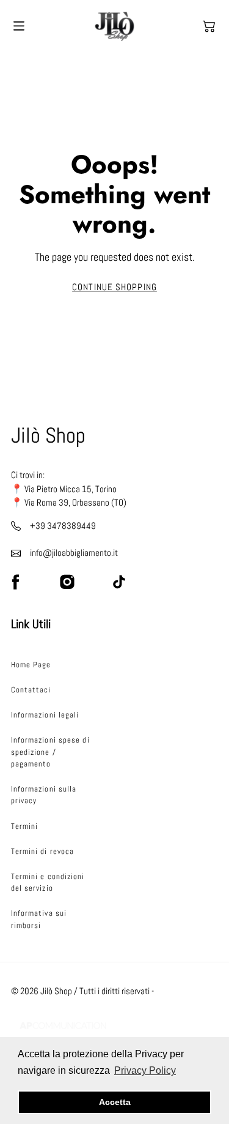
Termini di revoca (43, 851)
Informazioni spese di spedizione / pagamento (50, 751)
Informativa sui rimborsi (39, 919)
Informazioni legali (45, 715)
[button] (209, 26)
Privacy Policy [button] (145, 1070)
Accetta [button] (115, 1102)
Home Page (31, 664)
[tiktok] (119, 581)
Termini (24, 826)
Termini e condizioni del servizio (48, 882)
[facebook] (15, 581)
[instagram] (67, 581)
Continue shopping (114, 287)
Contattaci (31, 689)
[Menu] (18, 26)
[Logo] (114, 26)
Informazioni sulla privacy (44, 795)
